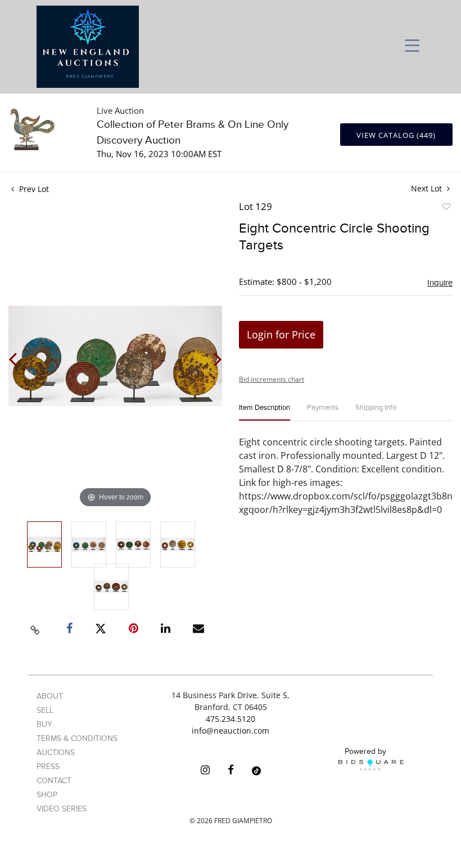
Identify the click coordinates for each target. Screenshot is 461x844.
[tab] (264, 412)
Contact (54, 780)
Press (48, 766)
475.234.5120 (230, 718)
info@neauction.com (230, 730)
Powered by (365, 751)
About (50, 696)
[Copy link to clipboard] (35, 628)
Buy (44, 724)
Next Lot (427, 188)
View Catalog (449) (396, 135)
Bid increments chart (271, 379)
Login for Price (281, 334)
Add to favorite (446, 208)
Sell (45, 710)
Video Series (62, 809)
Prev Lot (33, 189)
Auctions (56, 752)
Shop (47, 795)
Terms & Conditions (77, 738)
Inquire (440, 283)
